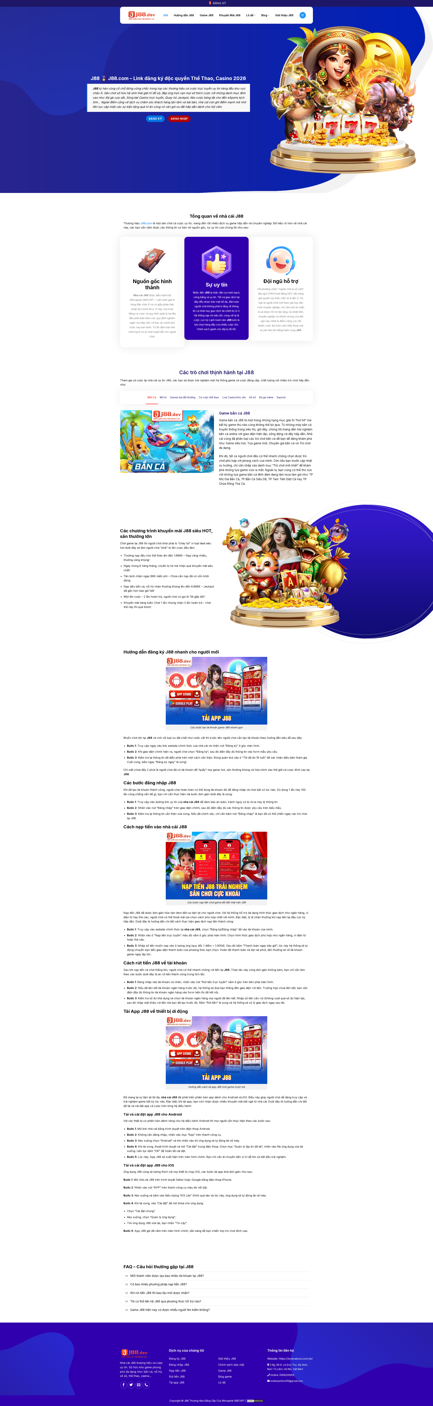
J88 (165, 15)
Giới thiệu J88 (284, 15)
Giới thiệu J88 (227, 1358)
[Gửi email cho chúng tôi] (138, 1385)
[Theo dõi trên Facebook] (123, 1385)
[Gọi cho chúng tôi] (146, 1385)
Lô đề (221, 1382)
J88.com (146, 223)
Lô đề (249, 15)
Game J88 (206, 15)
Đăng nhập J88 (179, 1364)
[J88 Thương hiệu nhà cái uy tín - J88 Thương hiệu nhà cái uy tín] (141, 15)
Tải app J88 (176, 1382)
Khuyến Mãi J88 (230, 15)
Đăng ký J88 (177, 1358)
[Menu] (303, 15)
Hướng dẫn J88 (184, 15)
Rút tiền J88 (177, 1376)
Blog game (225, 1376)
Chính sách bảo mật (231, 1364)
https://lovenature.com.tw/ (296, 1358)
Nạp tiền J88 (177, 1370)
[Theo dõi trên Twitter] (131, 1385)
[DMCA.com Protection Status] (255, 1400)
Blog (264, 15)
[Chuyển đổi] (126, 1276)
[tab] (152, 397)
